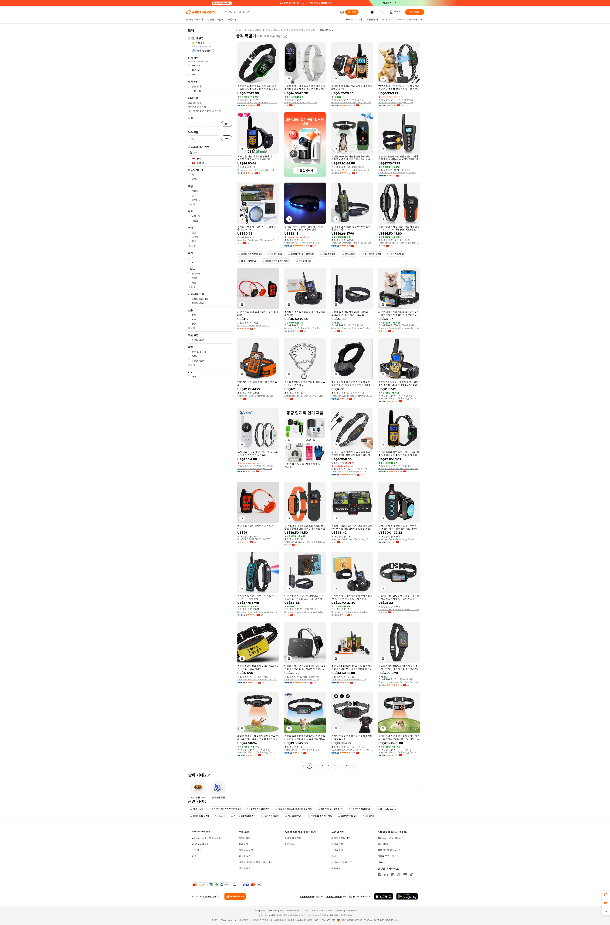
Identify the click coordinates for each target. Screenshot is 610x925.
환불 (333, 856)
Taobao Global (318, 910)
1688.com (272, 910)
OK (226, 124)
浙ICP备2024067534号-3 (386, 920)
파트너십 (382, 862)
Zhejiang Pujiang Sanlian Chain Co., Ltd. (303, 395)
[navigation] (210, 398)
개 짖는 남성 (276, 254)
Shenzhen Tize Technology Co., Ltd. (395, 102)
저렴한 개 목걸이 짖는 (361, 809)
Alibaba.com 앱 (334, 896)
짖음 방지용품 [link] (327, 30)
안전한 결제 (244, 838)
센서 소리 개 (350, 254)
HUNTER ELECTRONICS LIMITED (253, 325)
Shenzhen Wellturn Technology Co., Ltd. (351, 170)
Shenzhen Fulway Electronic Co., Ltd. (255, 395)
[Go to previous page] (303, 766)
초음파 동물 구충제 (201, 816)
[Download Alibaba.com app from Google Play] (407, 896)
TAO (330, 910)
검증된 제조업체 (293, 838)
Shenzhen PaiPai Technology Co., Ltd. (302, 328)
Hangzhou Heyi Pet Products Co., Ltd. (255, 170)
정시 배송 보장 (246, 850)
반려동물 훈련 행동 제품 (321, 816)
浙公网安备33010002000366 (357, 920)
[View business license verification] (333, 920)
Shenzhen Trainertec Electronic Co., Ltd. (351, 328)
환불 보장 (243, 844)
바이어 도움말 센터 (340, 838)
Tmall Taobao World (289, 910)
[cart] (382, 12)
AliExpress (260, 910)
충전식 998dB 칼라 (349, 816)
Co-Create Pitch (200, 844)
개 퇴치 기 (370, 816)
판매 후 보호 (245, 856)
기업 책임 (197, 850)
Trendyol (339, 910)
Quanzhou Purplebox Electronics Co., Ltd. (398, 328)
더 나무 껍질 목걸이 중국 (244, 816)
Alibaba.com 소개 (201, 831)
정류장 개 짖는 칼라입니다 (332, 809)
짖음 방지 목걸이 (271, 816)
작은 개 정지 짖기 (397, 254)
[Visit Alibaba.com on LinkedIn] (386, 874)
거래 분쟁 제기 (338, 850)
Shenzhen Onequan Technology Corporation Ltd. (399, 242)
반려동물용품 (254, 30)
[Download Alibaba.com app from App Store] (383, 896)
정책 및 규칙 (245, 868)
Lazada (305, 910)
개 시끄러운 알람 (295, 816)
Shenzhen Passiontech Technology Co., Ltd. (258, 240)
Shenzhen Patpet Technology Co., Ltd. (397, 172)
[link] (606, 895)
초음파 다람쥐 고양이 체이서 (277, 261)
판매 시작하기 (385, 844)
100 (347, 766)
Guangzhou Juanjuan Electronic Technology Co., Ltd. (352, 102)
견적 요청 (289, 844)
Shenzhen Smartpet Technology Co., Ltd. (257, 102)
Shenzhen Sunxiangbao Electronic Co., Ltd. (352, 395)
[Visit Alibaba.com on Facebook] (380, 874)
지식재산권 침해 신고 (341, 862)
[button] (342, 12)
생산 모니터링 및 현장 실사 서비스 (255, 862)
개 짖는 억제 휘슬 (248, 261)
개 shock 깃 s (198, 809)
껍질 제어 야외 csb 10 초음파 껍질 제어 (295, 809)
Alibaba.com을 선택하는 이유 (206, 838)
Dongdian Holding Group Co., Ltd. (300, 102)
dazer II (221, 816)
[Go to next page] (354, 766)
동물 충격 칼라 (329, 254)
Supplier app (307, 896)
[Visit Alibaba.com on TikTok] (411, 874)
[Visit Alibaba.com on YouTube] (405, 874)
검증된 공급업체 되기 (388, 856)
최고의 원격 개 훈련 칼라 (251, 254)
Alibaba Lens (209, 896)
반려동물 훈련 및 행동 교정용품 (299, 30)
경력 (194, 856)
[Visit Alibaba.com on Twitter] (392, 874)
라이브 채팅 (337, 844)
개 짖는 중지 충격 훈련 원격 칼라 (227, 809)
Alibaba (239, 30)
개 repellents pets (388, 809)
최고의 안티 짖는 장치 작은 (302, 254)
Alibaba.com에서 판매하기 (391, 838)
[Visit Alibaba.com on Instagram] (399, 874)
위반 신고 (336, 868)
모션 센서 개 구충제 (373, 254)
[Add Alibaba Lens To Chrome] (235, 896)
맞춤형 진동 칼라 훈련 (260, 809)
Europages (351, 910)
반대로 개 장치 (305, 261)
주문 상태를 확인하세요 (389, 850)
